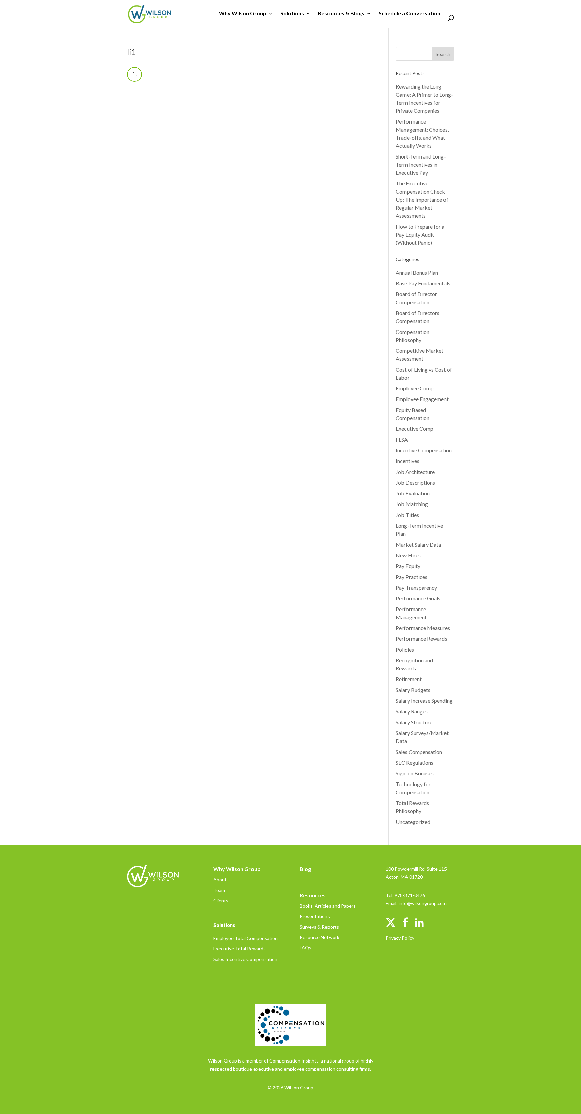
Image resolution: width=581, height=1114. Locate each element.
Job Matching (412, 504)
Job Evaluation (413, 493)
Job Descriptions (415, 482)
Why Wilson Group (242, 13)
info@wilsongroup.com (423, 903)
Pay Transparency (416, 587)
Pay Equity (408, 566)
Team (219, 890)
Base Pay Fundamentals (423, 283)
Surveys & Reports (319, 927)
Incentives (407, 461)
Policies (405, 649)
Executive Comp (414, 428)
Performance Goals (418, 598)
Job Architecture (415, 471)
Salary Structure (414, 722)
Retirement (409, 679)
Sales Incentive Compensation (245, 959)
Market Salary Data (418, 544)
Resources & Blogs (341, 13)
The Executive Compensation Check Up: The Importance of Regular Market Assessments (422, 199)
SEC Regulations (414, 762)
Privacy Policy (400, 938)
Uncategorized (413, 822)
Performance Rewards (421, 638)
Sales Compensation (419, 752)
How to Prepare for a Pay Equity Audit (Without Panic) (420, 234)
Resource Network (319, 937)
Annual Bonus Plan (417, 272)
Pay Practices (411, 576)
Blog (305, 869)
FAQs (305, 947)
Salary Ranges (412, 711)
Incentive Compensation (424, 450)
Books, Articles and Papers (328, 906)
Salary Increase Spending (424, 700)
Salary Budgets (413, 690)
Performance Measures (423, 628)
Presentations (315, 916)
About (220, 879)
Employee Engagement (422, 399)
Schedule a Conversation (409, 13)
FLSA (402, 439)
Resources (313, 895)
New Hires (408, 555)
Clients (220, 900)
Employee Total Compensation (245, 938)
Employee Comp (415, 388)
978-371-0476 (410, 895)
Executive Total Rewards (239, 948)
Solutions (292, 13)
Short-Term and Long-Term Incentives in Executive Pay (421, 164)
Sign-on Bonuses (415, 773)
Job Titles (407, 515)
